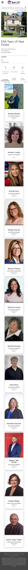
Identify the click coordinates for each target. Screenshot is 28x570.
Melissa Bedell (14, 114)
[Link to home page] (14, 2)
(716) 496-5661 (5, 62)
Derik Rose (14, 385)
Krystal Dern (14, 191)
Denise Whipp (14, 501)
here (11, 564)
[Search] (25, 82)
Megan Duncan (14, 230)
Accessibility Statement (12, 554)
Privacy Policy (19, 553)
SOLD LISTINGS (22, 79)
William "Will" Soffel (14, 461)
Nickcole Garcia (14, 307)
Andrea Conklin (14, 152)
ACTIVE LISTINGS (14, 79)
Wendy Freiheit (14, 269)
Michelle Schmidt (14, 424)
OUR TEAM (5, 79)
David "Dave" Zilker (14, 540)
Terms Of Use (7, 553)
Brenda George (14, 346)
